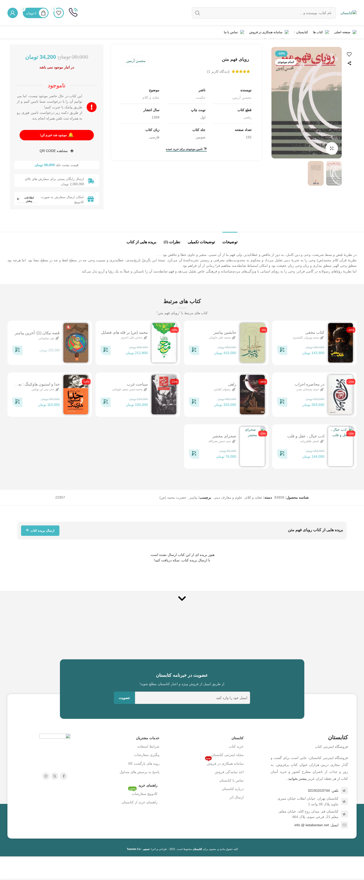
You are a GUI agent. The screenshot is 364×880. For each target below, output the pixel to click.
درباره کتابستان (233, 789)
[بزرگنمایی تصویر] (332, 148)
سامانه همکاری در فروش (225, 762)
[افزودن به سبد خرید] (282, 351)
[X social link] (54, 776)
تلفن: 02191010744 (323, 790)
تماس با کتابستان (231, 780)
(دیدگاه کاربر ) (218, 71)
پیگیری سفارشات (146, 755)
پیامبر (193, 497)
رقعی (247, 117)
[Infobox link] (73, 13)
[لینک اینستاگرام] (46, 776)
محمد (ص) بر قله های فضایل (124, 332)
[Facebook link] (63, 776)
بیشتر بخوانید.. (296, 779)
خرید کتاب (236, 746)
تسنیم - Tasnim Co (138, 849)
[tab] (229, 239)
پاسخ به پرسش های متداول (139, 772)
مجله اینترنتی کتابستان (227, 755)
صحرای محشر (224, 436)
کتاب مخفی (314, 332)
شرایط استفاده (148, 746)
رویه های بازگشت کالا (143, 763)
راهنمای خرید (147, 785)
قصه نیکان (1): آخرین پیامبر (37, 333)
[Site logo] (348, 13)
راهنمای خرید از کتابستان (139, 802)
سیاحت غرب (137, 384)
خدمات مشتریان (147, 738)
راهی (232, 384)
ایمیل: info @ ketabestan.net (316, 825)
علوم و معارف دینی (228, 497)
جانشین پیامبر (225, 332)
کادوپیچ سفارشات (143, 792)
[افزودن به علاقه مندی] (349, 54)
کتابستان (238, 738)
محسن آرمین (136, 61)
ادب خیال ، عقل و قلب (305, 436)
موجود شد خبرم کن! (57, 134)
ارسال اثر (237, 797)
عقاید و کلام (150, 97)
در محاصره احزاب (309, 384)
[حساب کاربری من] (12, 13)
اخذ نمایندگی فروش (229, 772)
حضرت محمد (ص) (172, 497)
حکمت (201, 97)
